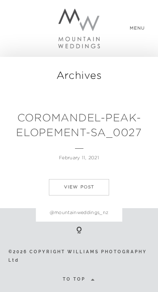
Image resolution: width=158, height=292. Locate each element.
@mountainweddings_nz (79, 212)
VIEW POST (79, 187)
